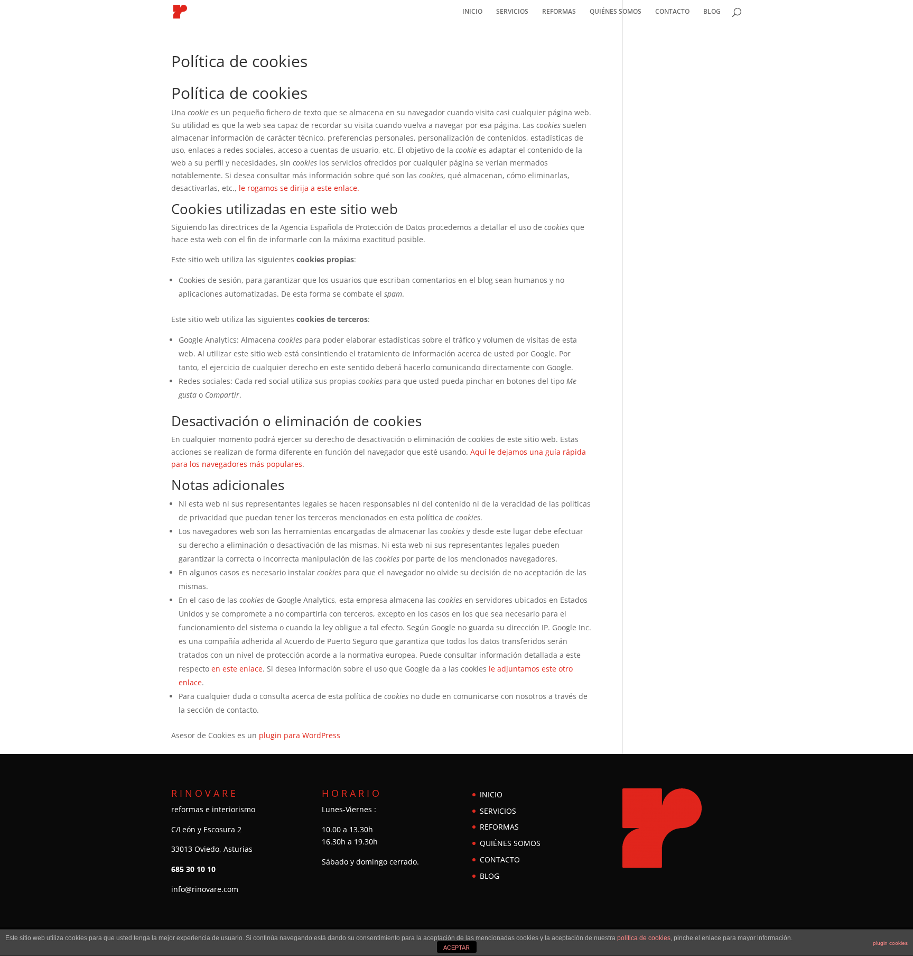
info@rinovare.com (204, 889)
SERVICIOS (512, 12)
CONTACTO (672, 12)
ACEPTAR (456, 947)
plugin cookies (890, 943)
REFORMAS (559, 12)
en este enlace (237, 669)
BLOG (712, 12)
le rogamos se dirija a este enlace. (299, 188)
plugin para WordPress (299, 735)
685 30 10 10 (193, 869)
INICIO (472, 12)
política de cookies (643, 938)
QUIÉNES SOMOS (615, 12)
